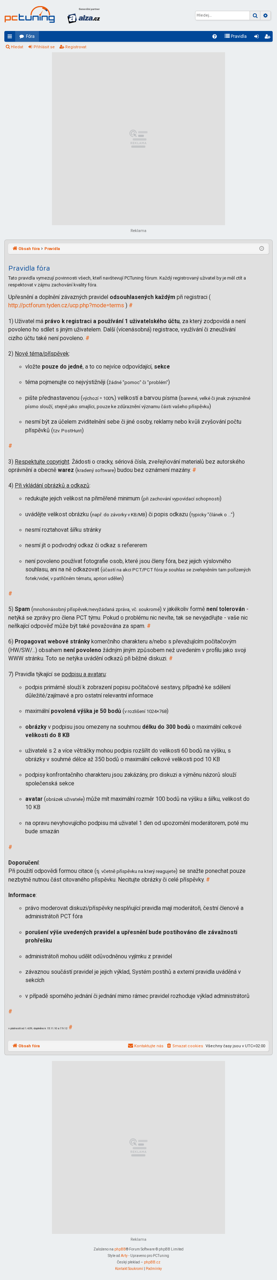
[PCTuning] (29, 14)
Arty (124, 1256)
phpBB (120, 1249)
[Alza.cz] (84, 15)
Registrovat (75, 47)
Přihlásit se (44, 47)
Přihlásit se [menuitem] (258, 38)
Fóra (30, 36)
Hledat (17, 47)
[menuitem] (214, 36)
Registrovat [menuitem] (269, 38)
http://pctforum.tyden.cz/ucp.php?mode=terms (66, 305)
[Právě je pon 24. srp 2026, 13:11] (261, 249)
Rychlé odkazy (11, 38)
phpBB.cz (152, 1262)
